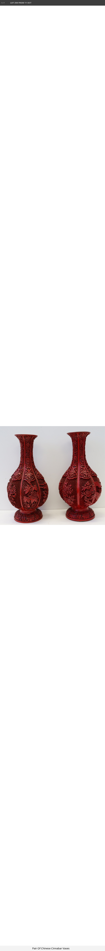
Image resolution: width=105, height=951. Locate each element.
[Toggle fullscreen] (91, 3)
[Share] (96, 3)
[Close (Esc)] (102, 3)
